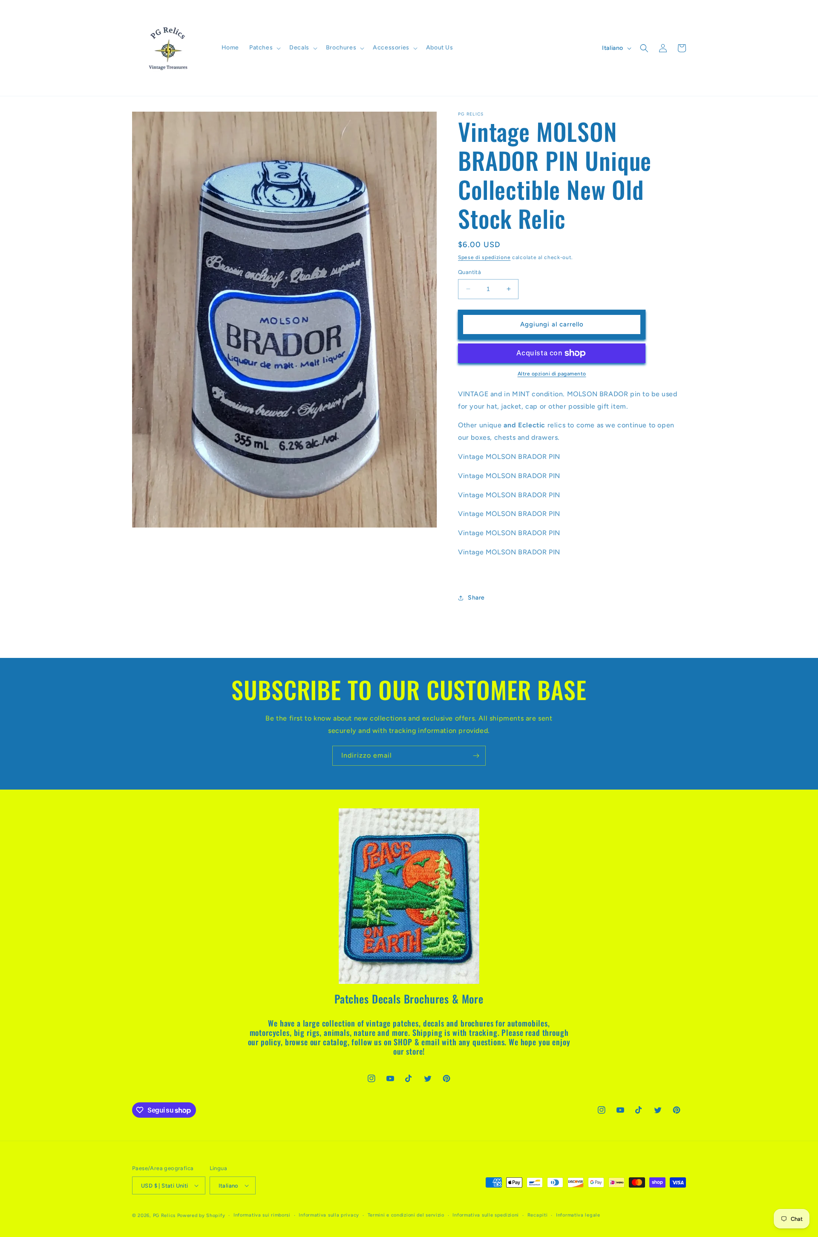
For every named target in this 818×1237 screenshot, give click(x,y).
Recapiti (537, 1215)
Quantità (469, 272)
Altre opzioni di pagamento (552, 374)
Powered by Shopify (201, 1215)
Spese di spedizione (484, 257)
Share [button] (476, 597)
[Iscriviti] (476, 756)
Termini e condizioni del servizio (406, 1215)
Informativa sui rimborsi (262, 1215)
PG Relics (164, 1215)
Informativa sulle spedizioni (485, 1215)
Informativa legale (578, 1215)
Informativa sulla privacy (329, 1215)
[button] (264, 48)
